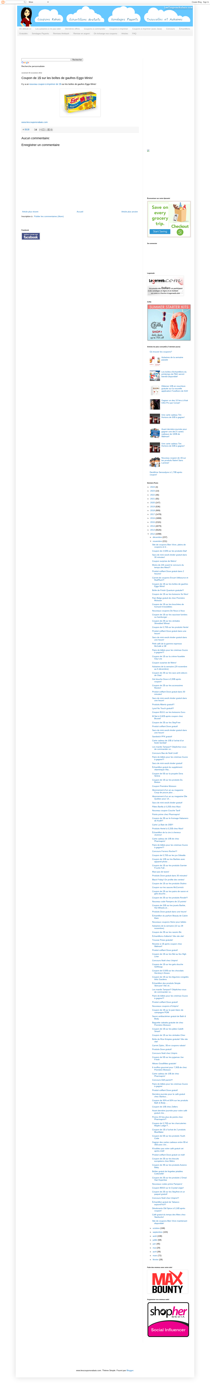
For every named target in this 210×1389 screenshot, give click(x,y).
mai (155, 1248)
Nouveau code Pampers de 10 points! (169, 901)
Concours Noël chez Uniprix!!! (165, 1198)
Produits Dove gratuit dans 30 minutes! (169, 875)
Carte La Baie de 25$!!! (162, 824)
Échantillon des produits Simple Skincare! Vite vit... (166, 984)
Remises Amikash (61, 33)
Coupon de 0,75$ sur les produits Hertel (170, 627)
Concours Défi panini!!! (162, 1080)
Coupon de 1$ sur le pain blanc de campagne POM (167, 1011)
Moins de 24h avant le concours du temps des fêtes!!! (168, 566)
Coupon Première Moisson (164, 786)
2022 (152, 495)
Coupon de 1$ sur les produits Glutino (169, 883)
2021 (152, 499)
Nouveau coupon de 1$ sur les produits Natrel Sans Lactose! (173, 460)
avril (155, 1251)
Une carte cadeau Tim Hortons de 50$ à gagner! (173, 416)
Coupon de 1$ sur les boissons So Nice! (170, 594)
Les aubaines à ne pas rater (48, 29)
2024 (152, 487)
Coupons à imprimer (119, 29)
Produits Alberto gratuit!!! (163, 704)
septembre (158, 1232)
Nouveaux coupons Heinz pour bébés (169, 922)
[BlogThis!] (43, 129)
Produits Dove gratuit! (162, 1049)
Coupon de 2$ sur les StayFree (166, 722)
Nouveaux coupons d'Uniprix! (165, 1006)
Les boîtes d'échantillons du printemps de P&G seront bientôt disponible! (174, 374)
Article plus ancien (129, 211)
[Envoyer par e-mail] (40, 129)
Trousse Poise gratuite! (162, 940)
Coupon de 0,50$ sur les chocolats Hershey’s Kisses (168, 971)
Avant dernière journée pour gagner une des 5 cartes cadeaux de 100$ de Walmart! (174, 432)
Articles (124, 33)
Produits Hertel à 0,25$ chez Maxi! (167, 828)
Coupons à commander (94, 29)
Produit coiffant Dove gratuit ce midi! (168, 1155)
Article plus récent (30, 211)
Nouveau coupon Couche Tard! (166, 810)
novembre (157, 541)
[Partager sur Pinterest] (51, 129)
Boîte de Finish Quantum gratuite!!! (168, 590)
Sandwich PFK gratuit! (162, 736)
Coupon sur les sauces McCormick (168, 887)
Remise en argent (81, 33)
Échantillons (184, 29)
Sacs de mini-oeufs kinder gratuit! (167, 763)
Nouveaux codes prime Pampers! (167, 1184)
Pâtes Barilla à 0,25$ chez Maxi (166, 806)
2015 (152, 522)
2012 (152, 534)
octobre (156, 1228)
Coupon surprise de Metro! (164, 561)
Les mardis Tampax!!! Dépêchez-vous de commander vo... (169, 748)
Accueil (80, 211)
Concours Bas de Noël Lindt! (165, 753)
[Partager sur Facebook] (48, 129)
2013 (152, 530)
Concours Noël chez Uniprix (164, 1053)
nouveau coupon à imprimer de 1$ (45, 84)
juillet (155, 1240)
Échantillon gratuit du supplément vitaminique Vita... (167, 768)
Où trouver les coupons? (161, 352)
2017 (152, 514)
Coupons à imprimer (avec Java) (147, 29)
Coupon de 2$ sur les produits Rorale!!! (170, 897)
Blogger (130, 1370)
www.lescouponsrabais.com (34, 122)
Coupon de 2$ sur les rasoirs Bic (167, 932)
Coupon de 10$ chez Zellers (165, 1107)
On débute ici (25, 29)
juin (154, 1244)
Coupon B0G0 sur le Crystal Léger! (168, 1188)
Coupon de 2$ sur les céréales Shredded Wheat (166, 622)
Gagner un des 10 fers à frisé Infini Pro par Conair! (174, 401)
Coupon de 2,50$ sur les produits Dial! (169, 551)
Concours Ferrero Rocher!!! (164, 851)
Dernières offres (72, 29)
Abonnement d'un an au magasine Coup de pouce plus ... (167, 791)
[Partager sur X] (46, 129)
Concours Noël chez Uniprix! (165, 960)
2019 (152, 506)
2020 (152, 502)
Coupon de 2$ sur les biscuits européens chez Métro (165, 1159)
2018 (152, 510)
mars (155, 1255)
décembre (157, 537)
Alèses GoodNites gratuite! (164, 1063)
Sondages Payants (40, 33)
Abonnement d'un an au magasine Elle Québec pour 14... (169, 797)
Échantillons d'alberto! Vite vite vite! (168, 936)
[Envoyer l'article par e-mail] (35, 129)
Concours (170, 29)
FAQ (134, 33)
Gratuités (23, 33)
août (155, 1236)
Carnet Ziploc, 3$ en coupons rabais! (169, 1045)
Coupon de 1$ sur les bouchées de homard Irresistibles (168, 605)
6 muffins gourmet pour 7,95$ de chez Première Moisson (169, 1068)
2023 (152, 491)
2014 (152, 526)
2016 (152, 518)
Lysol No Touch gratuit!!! (163, 708)
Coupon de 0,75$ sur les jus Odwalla (168, 855)
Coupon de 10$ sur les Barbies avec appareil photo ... (168, 860)
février (156, 1259)
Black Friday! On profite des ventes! (168, 879)
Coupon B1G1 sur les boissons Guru (168, 712)
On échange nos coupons (105, 33)
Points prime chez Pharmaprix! (166, 814)
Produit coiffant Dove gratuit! (165, 726)
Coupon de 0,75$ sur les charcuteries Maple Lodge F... (169, 1124)
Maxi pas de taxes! (160, 872)
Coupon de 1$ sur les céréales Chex (168, 1035)
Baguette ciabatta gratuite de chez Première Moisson (167, 1023)
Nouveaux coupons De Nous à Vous (168, 611)
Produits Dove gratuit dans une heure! (169, 911)
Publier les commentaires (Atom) (49, 216)
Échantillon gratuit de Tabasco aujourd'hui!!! (165, 1203)
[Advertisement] (73, 46)
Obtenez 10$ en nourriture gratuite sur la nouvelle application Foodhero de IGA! (174, 388)
